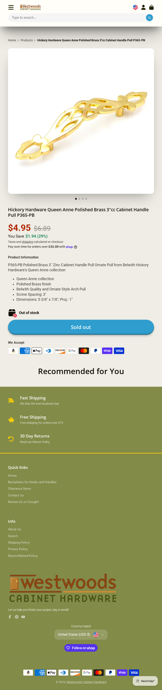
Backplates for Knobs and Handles (32, 482)
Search (13, 536)
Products (27, 40)
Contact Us (16, 495)
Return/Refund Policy (23, 556)
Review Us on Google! (23, 502)
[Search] (149, 17)
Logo (30, 7)
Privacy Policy (18, 549)
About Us (14, 529)
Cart (151, 7)
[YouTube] (23, 617)
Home (12, 40)
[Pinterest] (17, 617)
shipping (27, 241)
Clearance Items (19, 489)
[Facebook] (10, 617)
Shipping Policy (19, 542)
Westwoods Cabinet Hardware (87, 682)
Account (143, 7)
